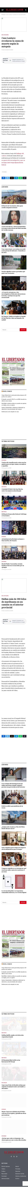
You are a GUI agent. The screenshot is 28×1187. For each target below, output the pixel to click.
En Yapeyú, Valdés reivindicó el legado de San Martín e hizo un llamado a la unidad (14, 318)
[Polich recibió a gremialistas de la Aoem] (14, 797)
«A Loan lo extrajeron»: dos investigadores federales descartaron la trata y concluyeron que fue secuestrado (13, 294)
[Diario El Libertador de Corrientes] (14, 10)
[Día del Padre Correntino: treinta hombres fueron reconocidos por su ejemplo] (14, 553)
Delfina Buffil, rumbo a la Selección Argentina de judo (13, 1036)
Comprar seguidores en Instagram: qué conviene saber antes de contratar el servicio (14, 870)
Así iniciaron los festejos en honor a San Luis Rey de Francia (13, 540)
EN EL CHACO (7, 391)
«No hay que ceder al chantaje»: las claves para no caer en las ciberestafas (14, 1139)
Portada (3, 14)
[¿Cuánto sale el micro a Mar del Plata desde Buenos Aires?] (14, 818)
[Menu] (3, 10)
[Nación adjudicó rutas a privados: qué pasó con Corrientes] (14, 262)
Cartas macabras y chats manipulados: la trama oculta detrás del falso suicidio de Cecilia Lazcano (14, 228)
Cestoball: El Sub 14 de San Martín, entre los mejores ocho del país (12, 490)
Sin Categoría (5, 34)
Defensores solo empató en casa (10, 411)
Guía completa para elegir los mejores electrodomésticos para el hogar (14, 848)
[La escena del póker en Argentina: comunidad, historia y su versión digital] (14, 882)
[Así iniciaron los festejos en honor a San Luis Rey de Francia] (14, 528)
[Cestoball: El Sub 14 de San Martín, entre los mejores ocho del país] (14, 478)
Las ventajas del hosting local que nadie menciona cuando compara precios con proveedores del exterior (13, 785)
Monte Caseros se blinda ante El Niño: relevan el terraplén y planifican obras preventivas (14, 1113)
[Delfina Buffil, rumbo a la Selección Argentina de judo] (14, 1024)
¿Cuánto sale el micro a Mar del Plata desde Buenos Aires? (13, 827)
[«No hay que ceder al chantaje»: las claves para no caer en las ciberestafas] (14, 1127)
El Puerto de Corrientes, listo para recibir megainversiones (12, 206)
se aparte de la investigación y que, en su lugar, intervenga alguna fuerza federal (13, 162)
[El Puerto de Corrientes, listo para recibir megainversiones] (14, 197)
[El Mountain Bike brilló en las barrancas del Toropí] (14, 1049)
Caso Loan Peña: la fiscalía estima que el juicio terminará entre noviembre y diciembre (13, 1086)
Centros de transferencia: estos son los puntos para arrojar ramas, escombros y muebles (14, 464)
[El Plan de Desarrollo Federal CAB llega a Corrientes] (14, 503)
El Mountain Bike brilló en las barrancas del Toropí (11, 1061)
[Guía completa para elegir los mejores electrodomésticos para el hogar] (14, 838)
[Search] (25, 10)
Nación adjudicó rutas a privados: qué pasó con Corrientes (13, 272)
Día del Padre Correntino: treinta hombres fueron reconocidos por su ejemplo (13, 565)
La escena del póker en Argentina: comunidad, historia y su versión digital (14, 891)
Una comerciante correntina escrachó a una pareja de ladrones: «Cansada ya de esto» (14, 250)
